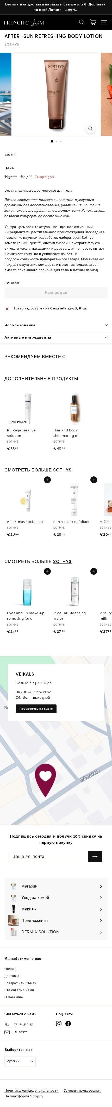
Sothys (62, 561)
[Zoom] (90, 128)
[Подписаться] (93, 1056)
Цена (9, 168)
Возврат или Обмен (20, 983)
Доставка (11, 976)
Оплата (10, 969)
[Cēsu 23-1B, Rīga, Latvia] (56, 740)
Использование (20, 325)
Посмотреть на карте (36, 708)
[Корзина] (93, 22)
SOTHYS (11, 44)
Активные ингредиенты (27, 337)
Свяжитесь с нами (19, 990)
